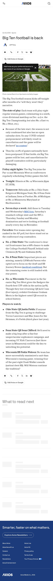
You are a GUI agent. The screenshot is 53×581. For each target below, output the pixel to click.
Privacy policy (29, 551)
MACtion (29, 212)
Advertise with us (8, 547)
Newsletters (6, 559)
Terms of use (28, 555)
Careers (5, 551)
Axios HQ (27, 547)
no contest (21, 146)
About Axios (6, 543)
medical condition (32, 267)
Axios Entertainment (9, 563)
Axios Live (27, 543)
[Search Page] (49, 3)
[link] (5, 52)
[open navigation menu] (3, 3)
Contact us (6, 555)
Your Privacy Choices (31, 559)
